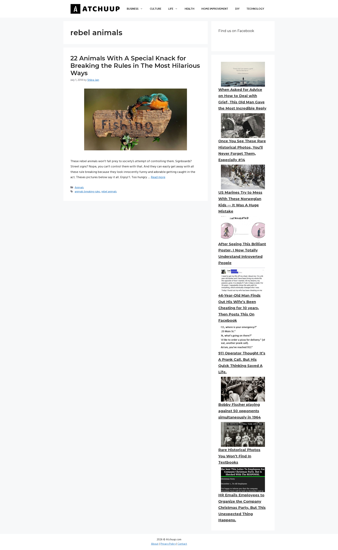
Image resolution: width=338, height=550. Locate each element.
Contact (182, 544)
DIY (237, 8)
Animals (79, 188)
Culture (155, 8)
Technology (255, 8)
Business (132, 8)
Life (170, 8)
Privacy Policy (168, 544)
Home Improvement (214, 8)
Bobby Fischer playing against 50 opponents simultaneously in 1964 (239, 410)
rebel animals (109, 192)
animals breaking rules (87, 192)
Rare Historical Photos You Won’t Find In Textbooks (239, 456)
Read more (158, 177)
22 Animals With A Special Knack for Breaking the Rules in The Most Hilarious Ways (135, 65)
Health (189, 8)
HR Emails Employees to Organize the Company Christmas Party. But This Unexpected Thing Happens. (242, 507)
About (155, 544)
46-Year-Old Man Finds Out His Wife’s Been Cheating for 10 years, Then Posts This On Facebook (239, 308)
